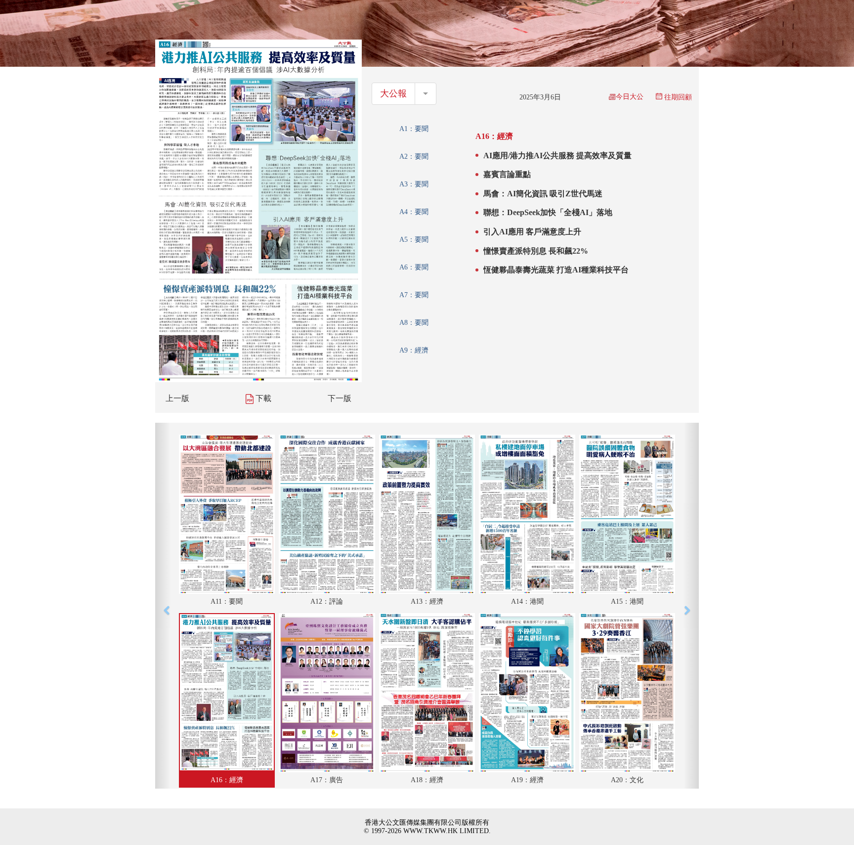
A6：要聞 (413, 267)
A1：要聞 (413, 129)
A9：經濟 (413, 350)
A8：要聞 (413, 322)
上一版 (177, 398)
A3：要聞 (413, 184)
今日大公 (629, 96)
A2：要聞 (413, 156)
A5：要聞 (413, 239)
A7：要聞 (413, 295)
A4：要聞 (413, 212)
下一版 (339, 398)
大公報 (393, 93)
